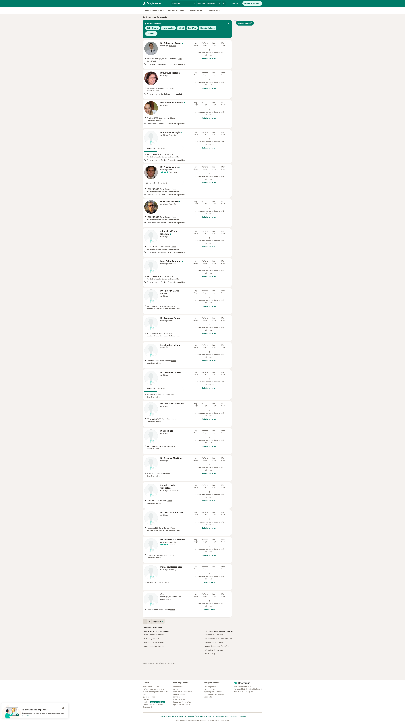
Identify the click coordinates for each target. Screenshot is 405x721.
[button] (228, 23)
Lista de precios (210, 687)
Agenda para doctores (213, 692)
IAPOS (181, 28)
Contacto (146, 699)
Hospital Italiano (207, 28)
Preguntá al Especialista (182, 692)
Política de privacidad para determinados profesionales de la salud (156, 691)
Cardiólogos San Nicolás (154, 642)
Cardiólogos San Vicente (154, 646)
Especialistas (178, 687)
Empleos (153, 702)
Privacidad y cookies (151, 687)
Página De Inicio (148, 663)
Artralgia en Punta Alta (214, 650)
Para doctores (209, 689)
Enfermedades (179, 699)
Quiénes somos (149, 697)
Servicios (176, 697)
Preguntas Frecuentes (182, 702)
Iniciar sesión (235, 3)
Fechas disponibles (176, 10)
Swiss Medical (168, 28)
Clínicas (176, 689)
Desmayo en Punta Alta (214, 642)
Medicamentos (179, 694)
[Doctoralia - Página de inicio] (156, 3)
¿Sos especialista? (251, 3)
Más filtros (213, 10)
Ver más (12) (210, 653)
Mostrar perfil (209, 582)
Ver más (150, 33)
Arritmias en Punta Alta (214, 635)
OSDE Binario (152, 28)
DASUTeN (192, 28)
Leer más (25, 715)
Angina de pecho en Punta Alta (217, 646)
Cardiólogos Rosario (152, 638)
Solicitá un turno (209, 58)
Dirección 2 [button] (162, 148)
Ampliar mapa (244, 23)
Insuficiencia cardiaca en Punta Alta (219, 638)
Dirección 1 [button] (150, 148)
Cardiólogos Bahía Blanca (154, 635)
